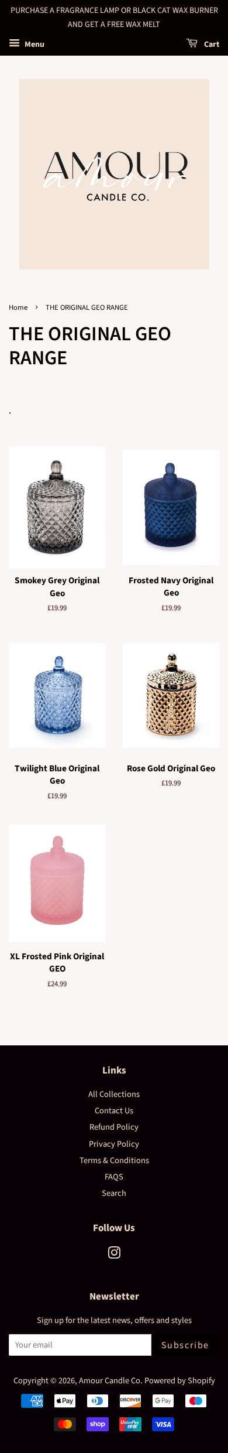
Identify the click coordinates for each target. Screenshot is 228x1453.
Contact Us (114, 1111)
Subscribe (185, 1345)
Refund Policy (114, 1127)
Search (114, 1193)
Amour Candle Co (109, 1381)
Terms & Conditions (114, 1160)
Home (18, 307)
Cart (210, 44)
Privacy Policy (114, 1144)
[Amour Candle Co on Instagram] (114, 1255)
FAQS (114, 1177)
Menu (33, 44)
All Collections (114, 1094)
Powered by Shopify (179, 1381)
